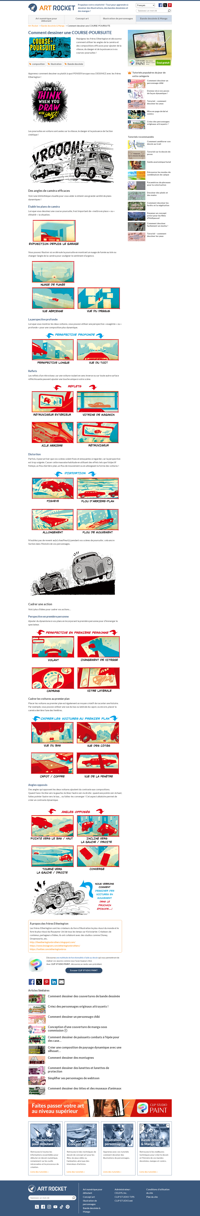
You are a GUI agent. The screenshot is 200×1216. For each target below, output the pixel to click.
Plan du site (152, 1196)
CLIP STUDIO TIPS (124, 1196)
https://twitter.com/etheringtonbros (48, 949)
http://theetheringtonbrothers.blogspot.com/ (52, 942)
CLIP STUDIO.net (124, 1200)
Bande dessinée (75, 63)
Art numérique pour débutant (46, 19)
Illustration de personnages (118, 18)
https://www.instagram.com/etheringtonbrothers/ (55, 945)
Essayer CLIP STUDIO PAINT (84, 970)
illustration (56, 63)
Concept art (82, 18)
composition (38, 63)
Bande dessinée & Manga (153, 18)
